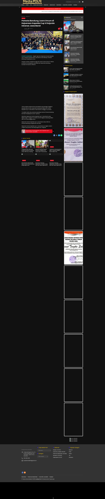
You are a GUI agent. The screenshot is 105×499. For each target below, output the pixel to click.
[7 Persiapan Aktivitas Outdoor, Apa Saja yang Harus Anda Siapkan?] (66, 75)
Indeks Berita (55, 457)
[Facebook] (54, 135)
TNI (69, 455)
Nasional (23, 18)
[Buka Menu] (82, 2)
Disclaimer (55, 455)
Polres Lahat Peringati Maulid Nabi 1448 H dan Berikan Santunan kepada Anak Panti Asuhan (75, 69)
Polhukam (71, 457)
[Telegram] (59, 135)
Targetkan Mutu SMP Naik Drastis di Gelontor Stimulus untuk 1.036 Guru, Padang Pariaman (28, 150)
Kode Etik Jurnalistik (57, 451)
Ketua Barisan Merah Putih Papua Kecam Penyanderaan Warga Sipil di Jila (28, 164)
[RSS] (25, 472)
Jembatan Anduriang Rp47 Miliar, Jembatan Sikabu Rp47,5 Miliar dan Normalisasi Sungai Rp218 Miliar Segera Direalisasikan (55, 150)
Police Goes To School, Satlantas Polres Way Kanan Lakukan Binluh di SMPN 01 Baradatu (75, 81)
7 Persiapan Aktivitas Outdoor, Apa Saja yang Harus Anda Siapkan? (76, 75)
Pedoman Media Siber (57, 453)
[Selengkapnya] (81, 17)
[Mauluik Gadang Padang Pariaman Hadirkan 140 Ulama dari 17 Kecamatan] (41, 144)
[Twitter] (57, 135)
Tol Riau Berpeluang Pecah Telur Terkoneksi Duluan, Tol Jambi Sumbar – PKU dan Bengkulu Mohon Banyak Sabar (76, 86)
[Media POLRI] (32, 1)
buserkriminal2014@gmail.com (30, 460)
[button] (79, 2)
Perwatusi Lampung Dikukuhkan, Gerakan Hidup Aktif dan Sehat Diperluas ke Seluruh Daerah (41, 164)
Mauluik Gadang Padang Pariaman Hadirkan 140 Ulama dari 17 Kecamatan (41, 150)
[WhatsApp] (61, 135)
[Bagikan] (61, 29)
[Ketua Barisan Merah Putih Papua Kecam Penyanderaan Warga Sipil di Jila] (28, 158)
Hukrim (70, 453)
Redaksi (25, 28)
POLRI (70, 451)
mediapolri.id (38, 479)
